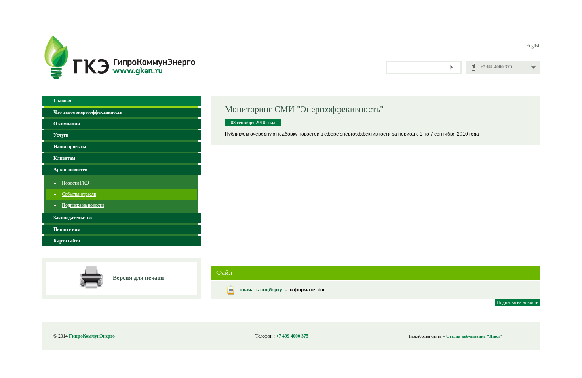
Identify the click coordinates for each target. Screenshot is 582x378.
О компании (66, 124)
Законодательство (72, 218)
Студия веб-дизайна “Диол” (474, 336)
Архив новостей (70, 169)
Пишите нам (66, 229)
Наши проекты (69, 146)
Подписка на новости (83, 205)
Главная (62, 101)
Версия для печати (138, 277)
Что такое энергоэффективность (87, 112)
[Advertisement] (375, 202)
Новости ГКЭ (75, 183)
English (533, 46)
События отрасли (79, 194)
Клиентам (64, 158)
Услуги (60, 135)
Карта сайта (66, 241)
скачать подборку (261, 290)
